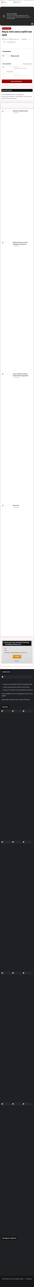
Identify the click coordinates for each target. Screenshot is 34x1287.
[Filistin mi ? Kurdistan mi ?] (17, 906)
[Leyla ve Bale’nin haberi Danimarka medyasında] (6, 438)
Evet (5, 648)
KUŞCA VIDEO (6, 28)
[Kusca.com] (17, 2)
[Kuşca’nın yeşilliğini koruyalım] (6, 1246)
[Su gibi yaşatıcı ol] (6, 775)
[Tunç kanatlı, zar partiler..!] (17, 775)
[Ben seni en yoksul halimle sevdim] (6, 1168)
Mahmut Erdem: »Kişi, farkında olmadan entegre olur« (21, 76)
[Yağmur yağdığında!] (27, 1257)
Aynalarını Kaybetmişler (20, 111)
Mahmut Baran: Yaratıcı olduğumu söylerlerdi (20, 243)
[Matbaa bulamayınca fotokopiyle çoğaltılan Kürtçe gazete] (28, 775)
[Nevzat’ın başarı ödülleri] (28, 1037)
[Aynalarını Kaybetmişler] (6, 175)
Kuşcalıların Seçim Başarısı (20, 68)
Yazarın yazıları (27, 64)
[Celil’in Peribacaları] (17, 975)
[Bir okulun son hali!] (17, 1257)
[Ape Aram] (6, 569)
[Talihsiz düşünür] (6, 1037)
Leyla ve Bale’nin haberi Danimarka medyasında (20, 375)
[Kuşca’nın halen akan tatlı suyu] (27, 1246)
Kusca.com (16, 39)
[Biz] (6, 906)
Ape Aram (16, 505)
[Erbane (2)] (28, 906)
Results (17, 661)
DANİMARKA (9, 71)
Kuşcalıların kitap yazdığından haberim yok (15, 652)
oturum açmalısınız (19, 94)
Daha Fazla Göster (16, 81)
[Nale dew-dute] (6, 1257)
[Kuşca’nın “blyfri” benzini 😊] (17, 1246)
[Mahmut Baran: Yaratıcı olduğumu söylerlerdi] (6, 307)
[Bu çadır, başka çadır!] (17, 1168)
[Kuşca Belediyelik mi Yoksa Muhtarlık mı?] (28, 1168)
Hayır (5, 650)
